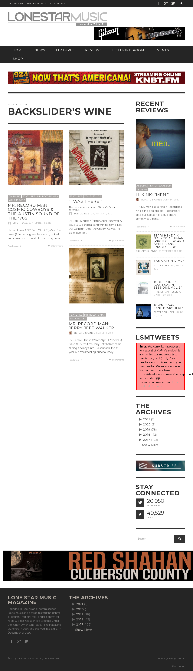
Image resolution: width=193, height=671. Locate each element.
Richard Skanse (84, 333)
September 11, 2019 (170, 251)
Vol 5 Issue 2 (92, 196)
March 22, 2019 (163, 295)
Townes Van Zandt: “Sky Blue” (169, 307)
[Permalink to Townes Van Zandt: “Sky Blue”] (143, 311)
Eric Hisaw (20, 223)
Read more (13, 246)
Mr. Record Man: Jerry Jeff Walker (91, 325)
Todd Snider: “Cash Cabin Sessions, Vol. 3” (168, 284)
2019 (146, 429)
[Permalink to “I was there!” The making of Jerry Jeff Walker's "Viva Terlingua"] (96, 157)
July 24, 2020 (171, 199)
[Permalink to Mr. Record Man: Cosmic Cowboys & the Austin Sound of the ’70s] (35, 157)
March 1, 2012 (104, 213)
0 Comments (178, 226)
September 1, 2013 (39, 223)
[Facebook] (158, 3)
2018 (146, 434)
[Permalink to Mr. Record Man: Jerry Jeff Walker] (96, 275)
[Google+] (165, 3)
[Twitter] (172, 3)
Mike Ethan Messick (167, 291)
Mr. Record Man (47, 196)
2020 (147, 424)
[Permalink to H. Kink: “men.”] (160, 143)
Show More (150, 445)
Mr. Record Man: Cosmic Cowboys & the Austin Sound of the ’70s (34, 211)
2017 (146, 439)
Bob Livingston (84, 213)
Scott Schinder (164, 265)
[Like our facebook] (140, 514)
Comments (57, 246)
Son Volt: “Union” (169, 261)
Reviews (142, 189)
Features (28, 196)
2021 (146, 419)
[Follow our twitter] (140, 502)
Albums (141, 185)
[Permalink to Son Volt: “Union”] (143, 267)
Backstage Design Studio (171, 658)
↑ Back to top (177, 666)
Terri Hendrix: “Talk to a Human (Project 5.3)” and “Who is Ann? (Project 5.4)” (169, 241)
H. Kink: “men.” (152, 194)
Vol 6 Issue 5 (17, 200)
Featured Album (160, 185)
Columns (15, 196)
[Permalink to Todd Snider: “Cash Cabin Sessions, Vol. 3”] (143, 287)
